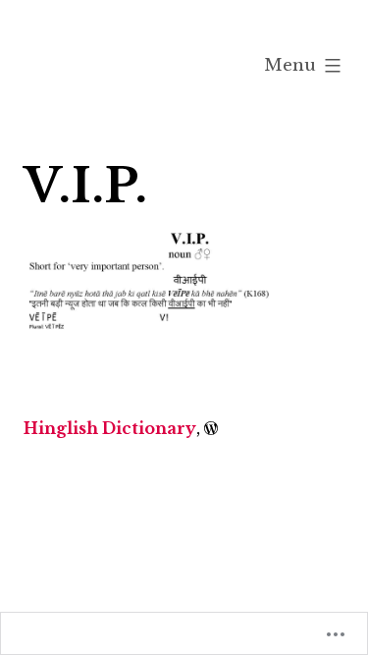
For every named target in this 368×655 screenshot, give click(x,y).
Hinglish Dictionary (110, 428)
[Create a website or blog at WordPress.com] (211, 428)
